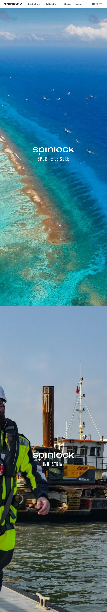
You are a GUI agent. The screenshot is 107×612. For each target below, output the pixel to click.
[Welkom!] (13, 4)
